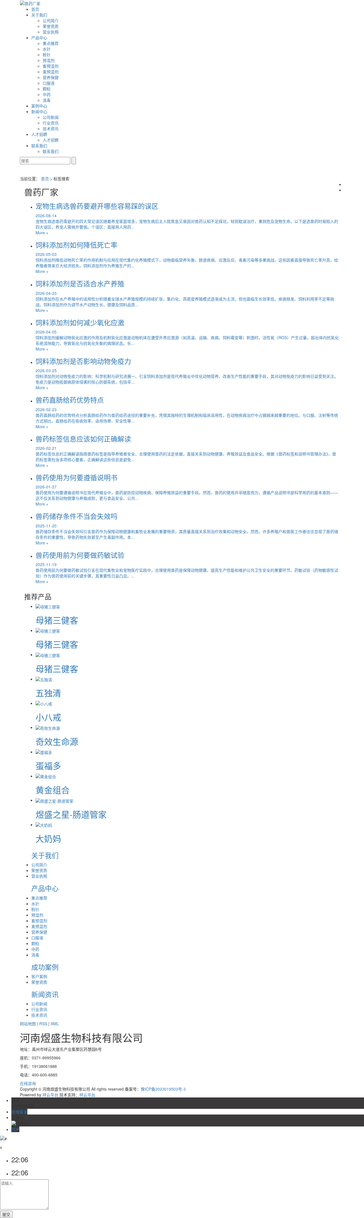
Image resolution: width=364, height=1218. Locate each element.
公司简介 (51, 20)
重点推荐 (51, 43)
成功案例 (45, 967)
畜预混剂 (51, 66)
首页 (35, 9)
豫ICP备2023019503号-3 (163, 1089)
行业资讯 (51, 123)
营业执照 (51, 32)
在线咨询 (28, 1083)
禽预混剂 (51, 71)
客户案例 (39, 976)
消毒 (47, 100)
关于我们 (39, 15)
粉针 (47, 54)
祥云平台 (50, 1094)
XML (55, 1023)
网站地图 (28, 1023)
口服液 (49, 83)
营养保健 (51, 77)
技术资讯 (51, 128)
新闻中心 (39, 111)
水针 (47, 49)
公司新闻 (51, 117)
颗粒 (47, 89)
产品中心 (39, 37)
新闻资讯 (45, 994)
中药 (47, 94)
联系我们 (39, 145)
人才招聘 (39, 134)
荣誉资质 (51, 26)
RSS (43, 1023)
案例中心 (39, 106)
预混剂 (49, 60)
